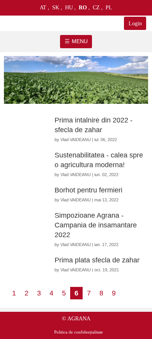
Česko (96, 9)
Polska (109, 9)
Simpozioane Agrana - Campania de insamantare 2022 (96, 225)
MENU (80, 41)
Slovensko (56, 9)
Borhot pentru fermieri (88, 190)
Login (135, 23)
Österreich (43, 9)
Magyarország (69, 9)
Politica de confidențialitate (78, 332)
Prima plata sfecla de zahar (97, 260)
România (83, 9)
